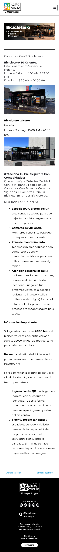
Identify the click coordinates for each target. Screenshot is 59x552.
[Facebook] (29, 505)
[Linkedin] (33, 505)
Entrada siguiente (46, 472)
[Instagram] (21, 505)
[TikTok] (25, 505)
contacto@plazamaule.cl (29, 529)
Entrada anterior (12, 472)
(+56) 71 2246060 (34, 527)
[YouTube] (37, 505)
